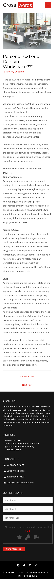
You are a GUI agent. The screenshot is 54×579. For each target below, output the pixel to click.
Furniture (8, 71)
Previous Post (27, 376)
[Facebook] (18, 565)
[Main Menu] (48, 5)
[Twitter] (24, 565)
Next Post (27, 385)
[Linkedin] (30, 565)
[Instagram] (35, 565)
